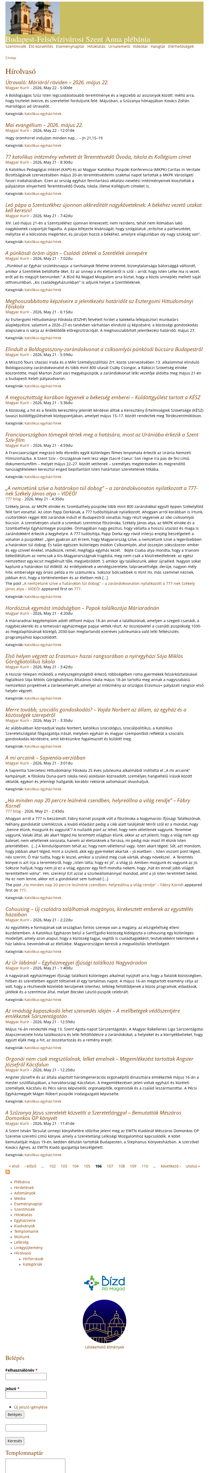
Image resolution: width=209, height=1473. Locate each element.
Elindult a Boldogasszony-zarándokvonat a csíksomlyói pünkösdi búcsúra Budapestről (104, 349)
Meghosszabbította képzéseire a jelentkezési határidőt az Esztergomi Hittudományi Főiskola (99, 304)
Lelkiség (21, 1242)
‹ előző (30, 1166)
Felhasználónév (21, 1370)
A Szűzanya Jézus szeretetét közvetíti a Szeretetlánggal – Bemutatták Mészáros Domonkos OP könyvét (93, 1115)
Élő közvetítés (41, 46)
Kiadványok (24, 1225)
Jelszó (12, 1388)
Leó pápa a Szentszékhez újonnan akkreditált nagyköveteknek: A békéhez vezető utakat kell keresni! (103, 207)
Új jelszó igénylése (31, 1407)
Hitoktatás (96, 46)
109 (133, 1166)
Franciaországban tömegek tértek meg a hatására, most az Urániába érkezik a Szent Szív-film (101, 437)
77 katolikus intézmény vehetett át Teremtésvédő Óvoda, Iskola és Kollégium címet (98, 156)
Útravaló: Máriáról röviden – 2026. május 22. (57, 82)
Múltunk (21, 1236)
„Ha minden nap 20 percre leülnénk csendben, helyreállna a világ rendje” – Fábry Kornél (97, 803)
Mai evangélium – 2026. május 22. (44, 124)
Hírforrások (33, 1258)
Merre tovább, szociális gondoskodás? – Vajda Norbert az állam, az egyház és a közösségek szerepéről (95, 712)
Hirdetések (24, 1187)
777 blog (13, 498)
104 (75, 1166)
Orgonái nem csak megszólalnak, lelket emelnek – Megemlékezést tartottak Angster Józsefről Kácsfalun (99, 1061)
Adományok (24, 1193)
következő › (171, 1166)
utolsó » (193, 1166)
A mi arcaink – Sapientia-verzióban (45, 757)
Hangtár (158, 46)
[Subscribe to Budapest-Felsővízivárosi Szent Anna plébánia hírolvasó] (7, 1172)
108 (121, 1166)
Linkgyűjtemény (28, 1247)
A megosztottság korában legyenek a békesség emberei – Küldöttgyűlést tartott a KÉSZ (102, 397)
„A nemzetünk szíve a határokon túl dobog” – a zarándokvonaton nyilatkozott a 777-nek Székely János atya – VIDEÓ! (101, 491)
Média (20, 1198)
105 (87, 1166)
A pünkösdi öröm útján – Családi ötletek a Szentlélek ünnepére (76, 252)
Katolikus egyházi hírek (43, 113)
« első (14, 1166)
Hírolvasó (22, 1253)
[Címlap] (32, 18)
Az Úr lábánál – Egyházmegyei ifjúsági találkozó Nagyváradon (76, 962)
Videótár (140, 46)
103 (64, 1166)
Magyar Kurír (17, 87)
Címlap (10, 57)
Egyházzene (25, 1220)
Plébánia (22, 1181)
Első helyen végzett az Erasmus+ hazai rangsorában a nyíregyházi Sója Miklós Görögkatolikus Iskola (94, 659)
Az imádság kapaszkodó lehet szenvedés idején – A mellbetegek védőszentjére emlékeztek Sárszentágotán (92, 1013)
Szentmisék (15, 46)
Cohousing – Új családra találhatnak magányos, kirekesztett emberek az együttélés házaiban (99, 912)
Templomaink (26, 1231)
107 (110, 1166)
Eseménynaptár (70, 46)
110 (145, 1166)
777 (77, 588)
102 (52, 1166)
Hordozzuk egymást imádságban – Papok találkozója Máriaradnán (82, 607)
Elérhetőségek (181, 46)
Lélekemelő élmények (104, 1347)
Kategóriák (32, 1264)
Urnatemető (119, 46)
